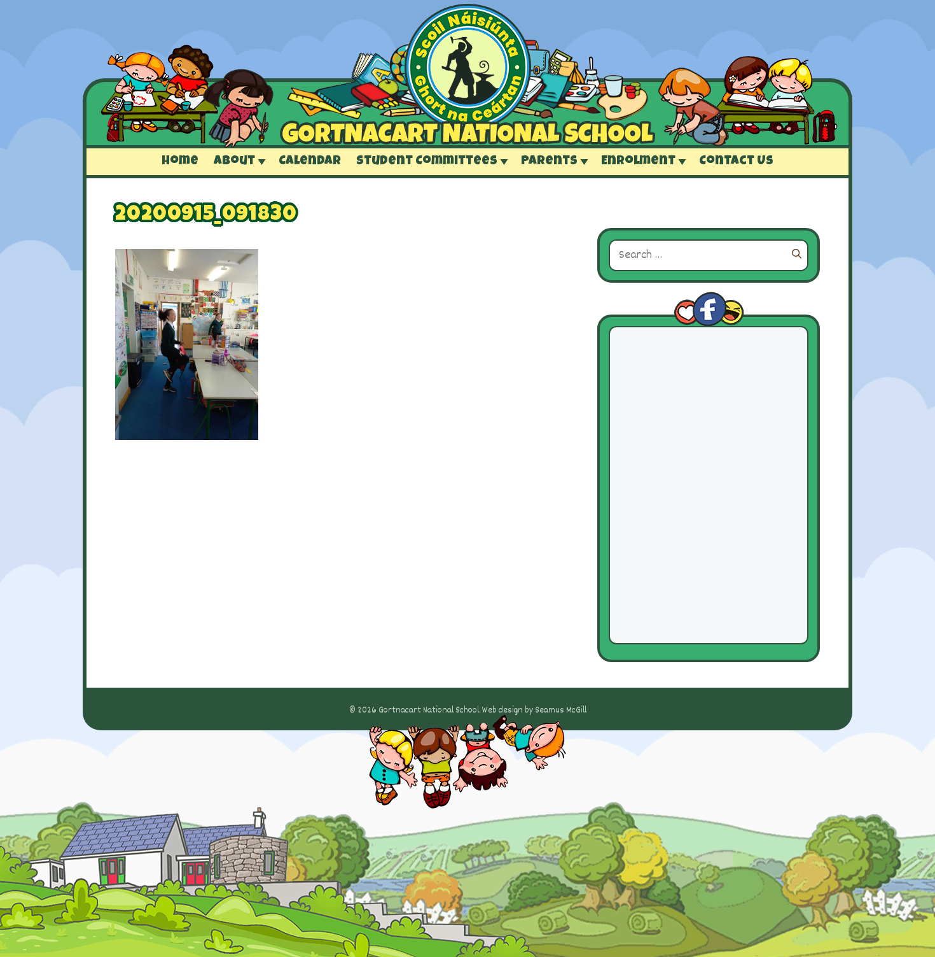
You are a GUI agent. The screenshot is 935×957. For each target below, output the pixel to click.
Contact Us (736, 161)
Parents (549, 161)
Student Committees (426, 161)
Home (180, 161)
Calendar (310, 161)
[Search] (796, 255)
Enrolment (638, 161)
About (234, 161)
